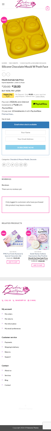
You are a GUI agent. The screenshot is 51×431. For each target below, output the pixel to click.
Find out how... (8, 114)
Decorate (13, 63)
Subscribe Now (25, 147)
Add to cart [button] (13, 262)
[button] (3, 4)
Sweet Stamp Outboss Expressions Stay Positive (38, 255)
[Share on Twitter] (12, 165)
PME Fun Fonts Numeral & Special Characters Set (13, 255)
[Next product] (4, 74)
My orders (8, 314)
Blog (6, 380)
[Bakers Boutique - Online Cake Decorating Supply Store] (25, 4)
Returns (8, 352)
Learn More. (40, 96)
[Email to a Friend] (17, 165)
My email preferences (13, 328)
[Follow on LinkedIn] (30, 401)
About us (8, 370)
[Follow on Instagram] (24, 401)
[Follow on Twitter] (27, 401)
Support (8, 357)
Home (4, 63)
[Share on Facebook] (8, 165)
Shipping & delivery (12, 347)
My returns (9, 319)
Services (8, 375)
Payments (8, 342)
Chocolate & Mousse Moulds (33, 63)
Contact (8, 385)
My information (10, 324)
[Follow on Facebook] (21, 401)
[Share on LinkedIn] (25, 165)
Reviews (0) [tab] (6, 179)
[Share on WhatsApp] (4, 165)
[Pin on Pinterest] (21, 165)
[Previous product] (8, 74)
